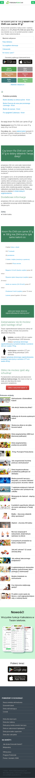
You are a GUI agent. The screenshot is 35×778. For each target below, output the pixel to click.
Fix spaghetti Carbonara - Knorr (14, 112)
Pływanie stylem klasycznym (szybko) (17, 277)
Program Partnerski (9, 755)
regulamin (27, 773)
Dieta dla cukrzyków (10, 735)
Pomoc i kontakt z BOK (11, 758)
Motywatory (7, 747)
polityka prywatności (13, 775)
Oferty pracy (7, 752)
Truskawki (11, 251)
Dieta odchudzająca (10, 709)
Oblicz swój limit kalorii (17, 388)
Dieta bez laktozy (9, 722)
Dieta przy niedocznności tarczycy (14, 725)
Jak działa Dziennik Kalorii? (12, 744)
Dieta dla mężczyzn (9, 719)
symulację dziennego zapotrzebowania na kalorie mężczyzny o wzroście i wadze (17, 359)
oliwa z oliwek (15, 247)
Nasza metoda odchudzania (12, 702)
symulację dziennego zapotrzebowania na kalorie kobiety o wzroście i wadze (17, 344)
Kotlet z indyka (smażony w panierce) (18, 259)
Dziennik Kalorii (8, 705)
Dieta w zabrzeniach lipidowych (14, 728)
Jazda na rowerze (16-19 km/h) (15, 284)
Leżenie (8, 295)
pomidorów (10, 255)
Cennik (5, 712)
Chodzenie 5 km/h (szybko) (14, 291)
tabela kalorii (21, 131)
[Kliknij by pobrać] (9, 62)
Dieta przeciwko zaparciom (12, 731)
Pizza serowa (17, 263)
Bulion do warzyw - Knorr (11, 109)
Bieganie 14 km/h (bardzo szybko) (16, 270)
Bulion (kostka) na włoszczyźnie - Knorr (16, 100)
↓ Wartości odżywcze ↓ (17, 84)
